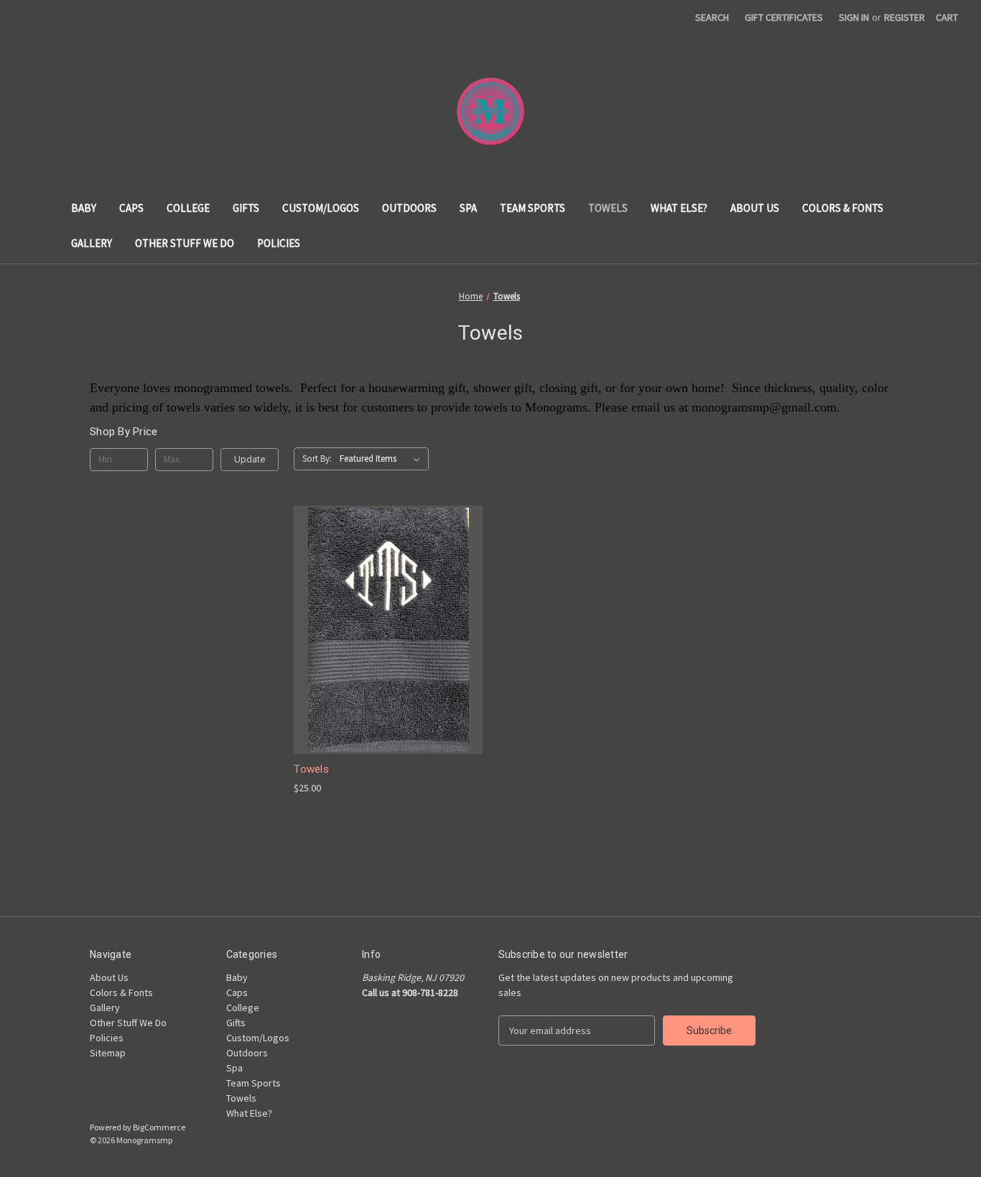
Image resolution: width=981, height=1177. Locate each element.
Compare (383, 630)
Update (249, 459)
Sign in (854, 17)
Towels (608, 208)
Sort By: (317, 458)
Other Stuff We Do (184, 243)
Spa (468, 208)
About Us (754, 208)
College (188, 208)
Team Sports (532, 208)
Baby (83, 208)
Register (904, 17)
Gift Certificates (784, 17)
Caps (131, 208)
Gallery (91, 243)
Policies (278, 243)
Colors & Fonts (842, 208)
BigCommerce (159, 1127)
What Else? (679, 208)
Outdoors (409, 208)
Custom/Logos (320, 208)
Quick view (377, 603)
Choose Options (388, 655)
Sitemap (108, 1052)
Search (712, 17)
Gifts (246, 208)
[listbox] (383, 459)
